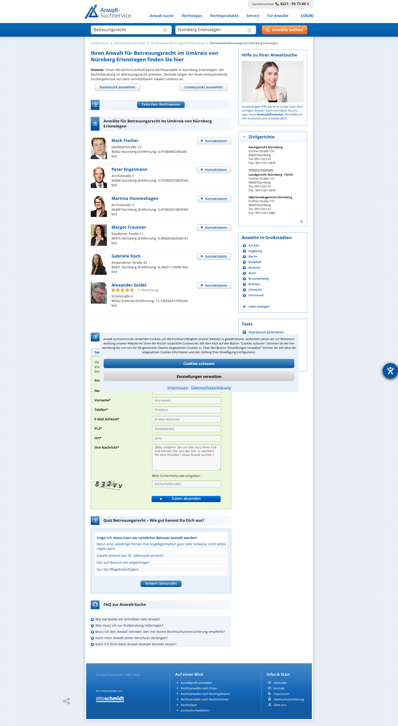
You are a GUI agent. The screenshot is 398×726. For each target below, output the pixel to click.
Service (252, 15)
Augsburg (255, 251)
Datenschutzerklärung (211, 387)
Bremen (254, 284)
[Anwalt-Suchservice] (110, 12)
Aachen (254, 245)
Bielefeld (255, 262)
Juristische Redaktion (195, 710)
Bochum (254, 268)
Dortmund (256, 295)
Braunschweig (259, 279)
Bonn (252, 273)
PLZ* (98, 428)
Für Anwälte (277, 15)
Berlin (253, 256)
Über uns (280, 705)
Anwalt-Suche (162, 15)
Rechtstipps (192, 15)
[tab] (117, 87)
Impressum (177, 387)
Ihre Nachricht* (106, 447)
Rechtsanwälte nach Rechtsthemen (205, 699)
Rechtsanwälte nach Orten (199, 688)
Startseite (280, 683)
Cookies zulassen (199, 363)
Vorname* (102, 400)
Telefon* (101, 409)
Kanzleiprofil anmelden (196, 683)
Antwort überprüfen (161, 583)
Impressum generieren (266, 332)
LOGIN (307, 15)
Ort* (98, 438)
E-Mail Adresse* (107, 419)
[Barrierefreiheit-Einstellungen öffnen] (390, 370)
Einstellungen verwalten (199, 376)
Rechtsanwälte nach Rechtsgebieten (205, 694)
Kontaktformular (270, 114)
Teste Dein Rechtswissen (161, 104)
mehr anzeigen (259, 306)
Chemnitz (255, 290)
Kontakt (279, 688)
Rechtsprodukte (224, 15)
